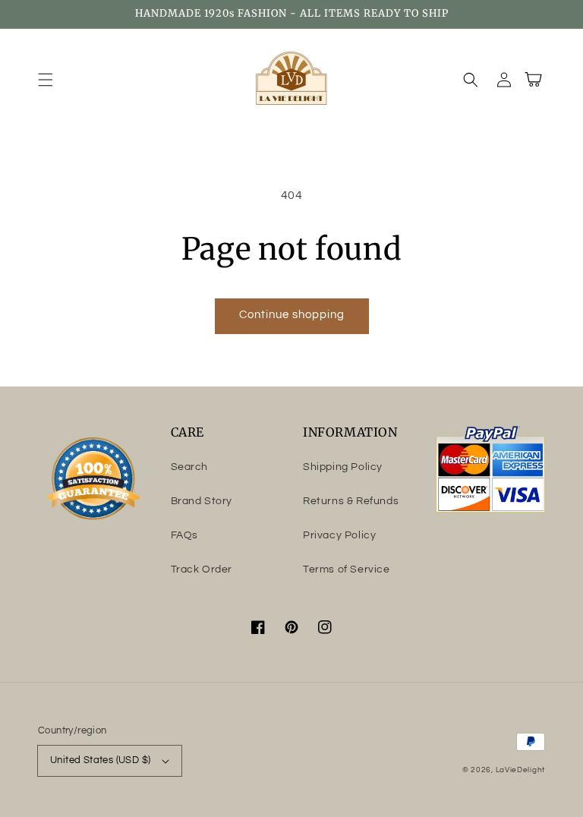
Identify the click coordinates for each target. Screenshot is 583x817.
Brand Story (202, 501)
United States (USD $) (100, 760)
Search (190, 467)
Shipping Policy (343, 467)
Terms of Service (346, 569)
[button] (45, 79)
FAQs (184, 535)
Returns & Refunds (351, 501)
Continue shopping (292, 314)
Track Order (202, 569)
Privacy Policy (339, 535)
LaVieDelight (520, 770)
